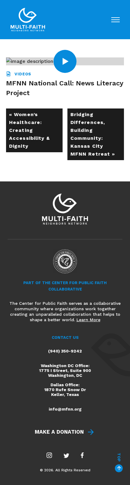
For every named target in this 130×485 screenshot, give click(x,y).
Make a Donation (59, 432)
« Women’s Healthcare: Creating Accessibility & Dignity (29, 130)
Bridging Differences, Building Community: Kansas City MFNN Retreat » (92, 134)
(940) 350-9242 (65, 351)
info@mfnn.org (65, 409)
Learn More (88, 319)
